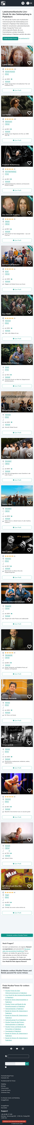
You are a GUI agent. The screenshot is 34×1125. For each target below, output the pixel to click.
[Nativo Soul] (17, 496)
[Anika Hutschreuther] (17, 354)
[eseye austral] (17, 736)
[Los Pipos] (17, 448)
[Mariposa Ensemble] (17, 402)
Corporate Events (5, 1090)
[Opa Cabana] (17, 543)
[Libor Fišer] (17, 833)
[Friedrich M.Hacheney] (17, 156)
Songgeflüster (5, 1100)
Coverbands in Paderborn (13, 1031)
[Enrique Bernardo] (17, 690)
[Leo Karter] (17, 106)
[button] (29, 3)
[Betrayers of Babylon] (17, 256)
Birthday (3, 1086)
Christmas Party (5, 1092)
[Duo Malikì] (17, 305)
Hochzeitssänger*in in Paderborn (15, 1020)
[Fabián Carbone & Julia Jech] (17, 593)
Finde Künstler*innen (10, 39)
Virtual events (5, 1088)
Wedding (3, 1084)
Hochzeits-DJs (5, 1078)
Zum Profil (18, 90)
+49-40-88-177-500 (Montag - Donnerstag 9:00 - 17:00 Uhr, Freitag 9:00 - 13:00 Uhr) (15, 1116)
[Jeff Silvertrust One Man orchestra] (17, 879)
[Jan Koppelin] (17, 640)
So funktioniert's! (24, 38)
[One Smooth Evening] (17, 206)
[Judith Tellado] (17, 56)
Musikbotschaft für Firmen (8, 1081)
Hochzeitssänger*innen (7, 1076)
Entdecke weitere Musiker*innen (17, 935)
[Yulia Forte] (17, 784)
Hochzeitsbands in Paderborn (14, 1009)
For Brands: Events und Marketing (10, 1098)
